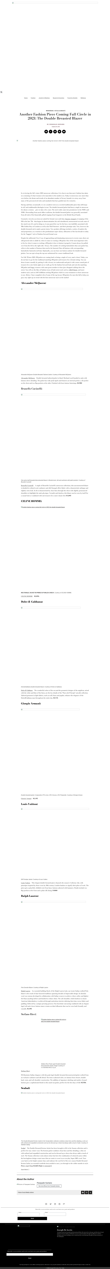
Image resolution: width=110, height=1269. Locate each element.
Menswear (50, 110)
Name (20, 1212)
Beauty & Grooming (58, 98)
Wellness (83, 98)
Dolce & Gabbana (27, 690)
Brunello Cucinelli (27, 485)
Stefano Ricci (25, 1071)
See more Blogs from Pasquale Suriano (49, 1186)
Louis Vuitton (25, 883)
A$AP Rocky (73, 270)
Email (46, 1212)
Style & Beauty (60, 110)
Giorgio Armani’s (70, 219)
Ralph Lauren (25, 991)
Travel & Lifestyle (72, 98)
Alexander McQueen (28, 378)
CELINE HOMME (27, 596)
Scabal (23, 1148)
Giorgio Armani (26, 798)
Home (26, 98)
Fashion (33, 98)
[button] (1, 92)
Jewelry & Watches (44, 98)
